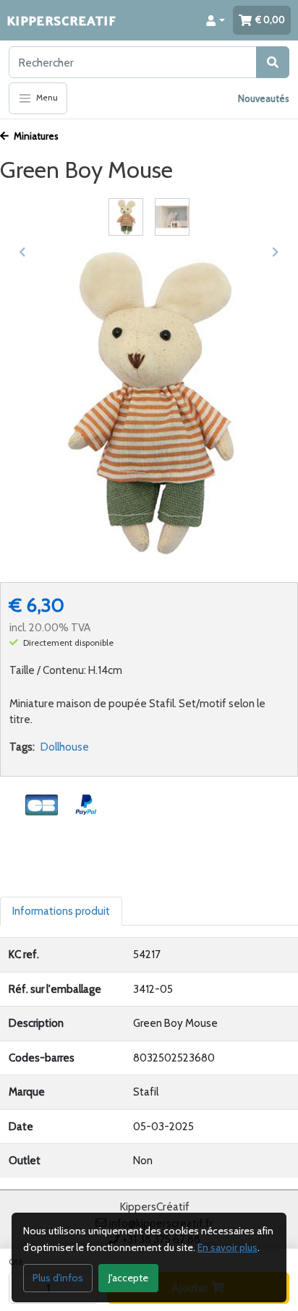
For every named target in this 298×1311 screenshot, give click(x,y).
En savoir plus (227, 1247)
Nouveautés (263, 98)
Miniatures (35, 136)
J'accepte (128, 1277)
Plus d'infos (58, 1277)
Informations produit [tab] (61, 911)
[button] (215, 20)
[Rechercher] (272, 62)
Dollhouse (65, 746)
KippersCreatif (61, 20)
